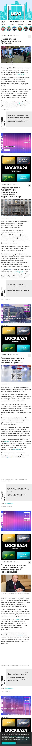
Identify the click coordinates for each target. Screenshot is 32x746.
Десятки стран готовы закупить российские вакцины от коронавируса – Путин (18, 489)
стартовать (8, 457)
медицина (3, 506)
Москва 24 (16, 21)
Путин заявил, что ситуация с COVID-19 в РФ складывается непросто (18, 673)
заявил (18, 619)
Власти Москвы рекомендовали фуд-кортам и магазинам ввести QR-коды (18, 116)
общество (3, 128)
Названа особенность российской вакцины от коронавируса (17, 494)
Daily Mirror (21, 74)
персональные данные (16, 736)
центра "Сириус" (18, 272)
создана (6, 441)
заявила (20, 635)
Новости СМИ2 (4, 155)
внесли (9, 270)
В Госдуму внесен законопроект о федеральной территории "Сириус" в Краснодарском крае (18, 290)
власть (2, 299)
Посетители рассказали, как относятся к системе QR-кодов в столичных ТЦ (18, 120)
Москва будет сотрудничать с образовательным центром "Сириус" (18, 285)
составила (16, 449)
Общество (15, 35)
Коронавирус (9, 503)
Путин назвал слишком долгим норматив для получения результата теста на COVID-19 (18, 679)
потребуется (19, 103)
